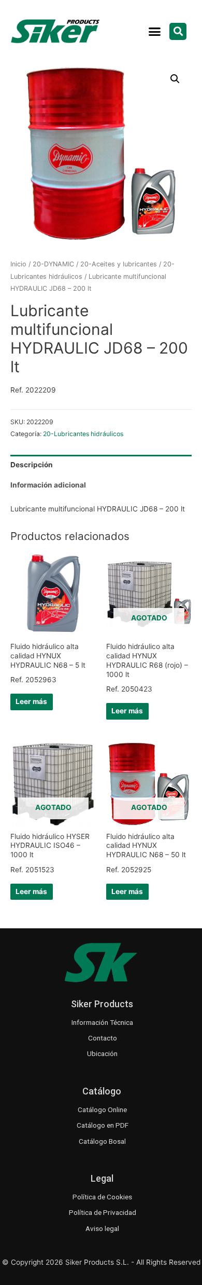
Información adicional (48, 485)
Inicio (18, 264)
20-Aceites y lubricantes (118, 264)
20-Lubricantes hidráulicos (83, 434)
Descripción (31, 465)
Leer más (31, 701)
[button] (155, 31)
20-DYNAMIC (53, 264)
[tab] (101, 465)
